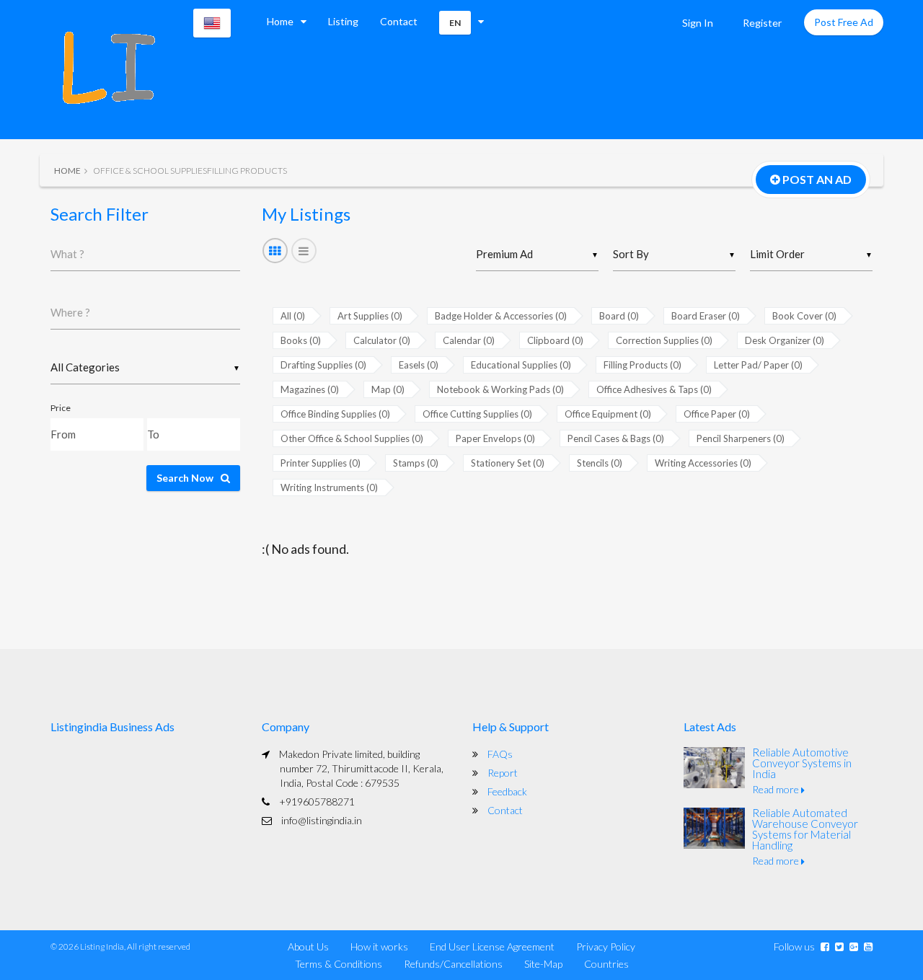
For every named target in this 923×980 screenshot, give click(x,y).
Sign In (697, 23)
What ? (67, 253)
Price (60, 407)
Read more (776, 789)
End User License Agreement (492, 946)
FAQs (500, 754)
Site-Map (543, 964)
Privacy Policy (605, 946)
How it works (379, 946)
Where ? (70, 312)
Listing (343, 21)
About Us (308, 946)
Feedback (507, 791)
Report (502, 773)
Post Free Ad (843, 22)
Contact (399, 21)
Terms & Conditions (338, 964)
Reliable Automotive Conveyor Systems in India (802, 763)
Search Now (184, 478)
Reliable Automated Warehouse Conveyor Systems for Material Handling (805, 829)
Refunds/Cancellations (453, 964)
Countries (606, 964)
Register (762, 23)
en (455, 22)
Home (280, 21)
